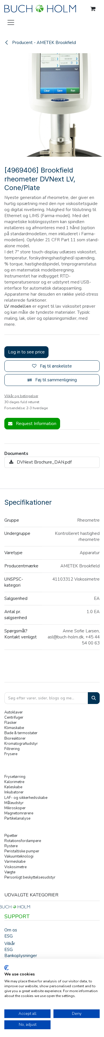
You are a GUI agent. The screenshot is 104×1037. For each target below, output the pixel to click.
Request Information (35, 423)
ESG (8, 936)
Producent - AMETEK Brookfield (43, 42)
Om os (10, 930)
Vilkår (9, 943)
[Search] (94, 698)
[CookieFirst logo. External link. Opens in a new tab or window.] (6, 967)
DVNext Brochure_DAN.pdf (44, 462)
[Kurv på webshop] (93, 9)
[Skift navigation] (10, 22)
